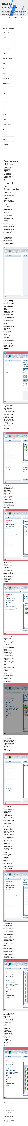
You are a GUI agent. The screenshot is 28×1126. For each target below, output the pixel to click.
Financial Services (7, 58)
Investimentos (6, 83)
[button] (9, 1105)
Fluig (4, 63)
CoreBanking (6, 48)
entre (10, 1120)
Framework (5, 17)
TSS (4, 139)
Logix (4, 88)
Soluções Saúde (7, 124)
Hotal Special (6, 78)
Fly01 (4, 68)
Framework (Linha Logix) (15, 17)
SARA (4, 114)
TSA (4, 134)
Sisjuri (4, 119)
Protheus (5, 99)
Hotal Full (5, 73)
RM (3, 104)
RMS (4, 109)
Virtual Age (5, 144)
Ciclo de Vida (6, 33)
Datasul (4, 53)
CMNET (4, 38)
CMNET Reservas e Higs (8, 43)
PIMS (4, 93)
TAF (4, 129)
